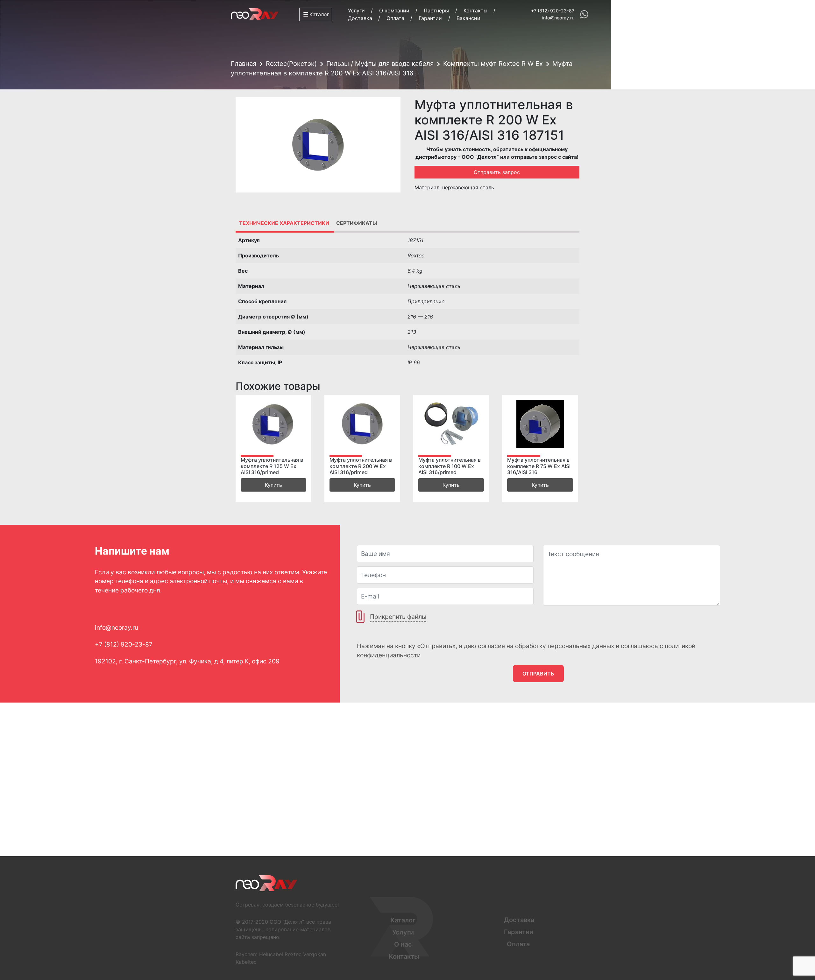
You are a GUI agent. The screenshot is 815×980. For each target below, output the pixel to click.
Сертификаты (356, 223)
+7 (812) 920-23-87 (552, 10)
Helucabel (271, 954)
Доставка (360, 18)
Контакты (475, 10)
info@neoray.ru (558, 17)
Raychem (247, 954)
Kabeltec (246, 962)
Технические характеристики (284, 223)
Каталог (402, 920)
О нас (403, 944)
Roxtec (293, 954)
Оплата (395, 18)
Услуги (356, 10)
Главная (243, 63)
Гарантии (430, 18)
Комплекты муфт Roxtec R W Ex (493, 63)
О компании (394, 10)
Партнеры (436, 10)
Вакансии (468, 18)
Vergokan (314, 954)
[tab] (284, 223)
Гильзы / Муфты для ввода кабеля (380, 63)
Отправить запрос (497, 172)
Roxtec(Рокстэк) (291, 63)
